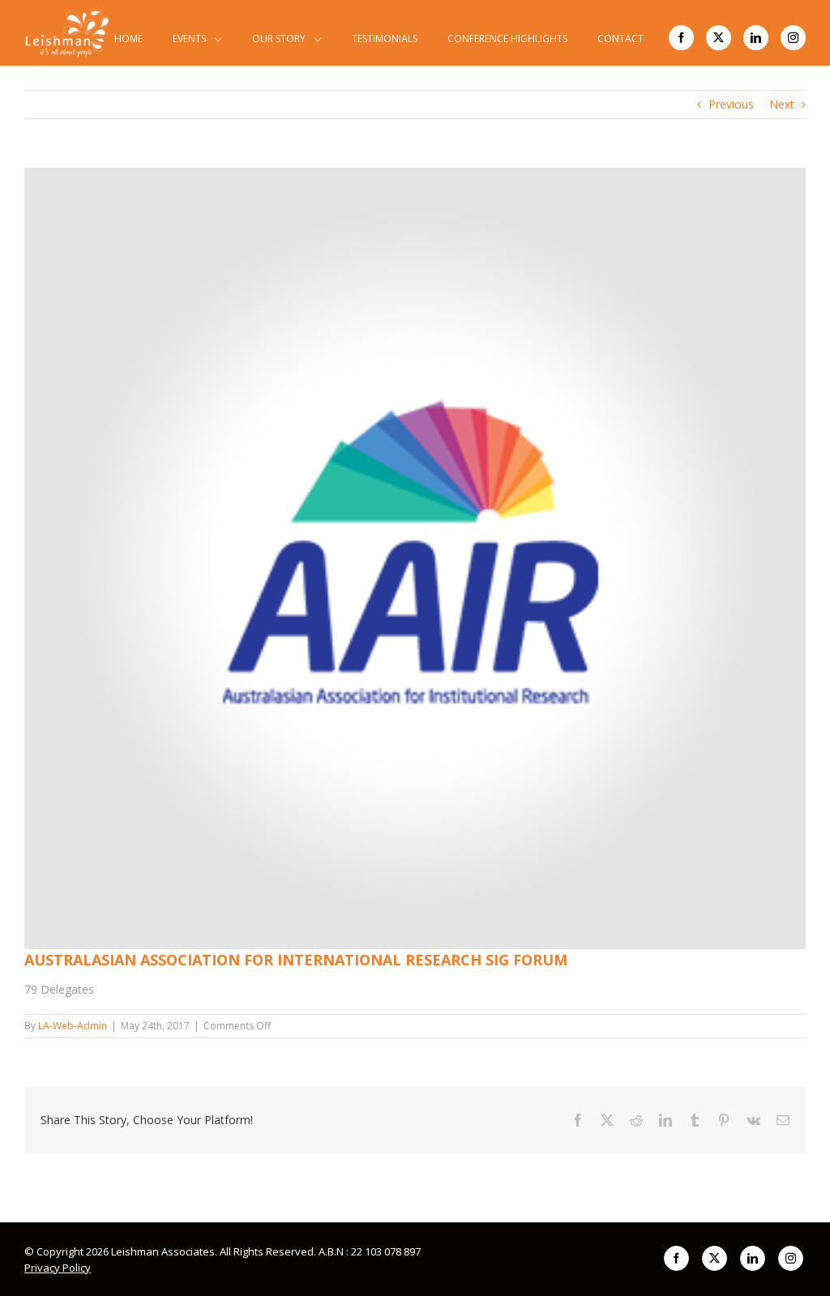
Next (781, 104)
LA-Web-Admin (72, 1026)
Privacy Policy (57, 1267)
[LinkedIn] (755, 37)
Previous (731, 104)
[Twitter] (718, 37)
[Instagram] (793, 37)
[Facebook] (681, 37)
